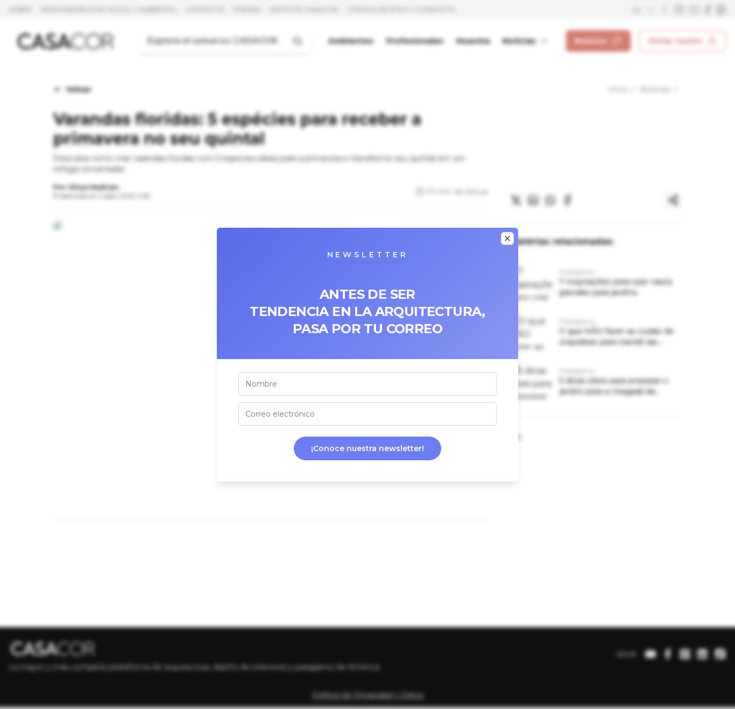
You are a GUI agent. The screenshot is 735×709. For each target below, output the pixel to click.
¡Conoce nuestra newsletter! (367, 448)
